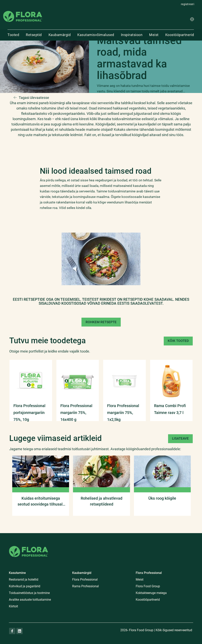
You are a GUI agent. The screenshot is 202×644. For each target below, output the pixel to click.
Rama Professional (85, 586)
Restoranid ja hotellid (23, 579)
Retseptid (34, 35)
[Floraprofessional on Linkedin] (19, 631)
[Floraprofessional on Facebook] (12, 631)
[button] (192, 19)
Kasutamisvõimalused (95, 35)
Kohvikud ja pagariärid (24, 586)
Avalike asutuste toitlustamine (30, 599)
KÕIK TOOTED (178, 341)
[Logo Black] (22, 10)
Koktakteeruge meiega (151, 593)
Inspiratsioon (132, 35)
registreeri (187, 4)
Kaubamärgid (60, 35)
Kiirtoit (13, 606)
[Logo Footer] (28, 545)
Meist (154, 35)
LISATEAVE (180, 438)
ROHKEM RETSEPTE (101, 322)
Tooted (13, 35)
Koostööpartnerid (179, 35)
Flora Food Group (148, 586)
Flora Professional (85, 579)
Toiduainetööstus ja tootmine (29, 593)
